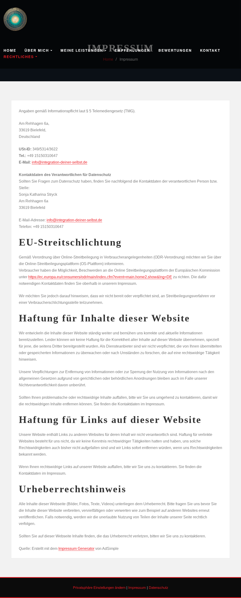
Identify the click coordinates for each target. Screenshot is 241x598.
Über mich (37, 50)
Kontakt (210, 50)
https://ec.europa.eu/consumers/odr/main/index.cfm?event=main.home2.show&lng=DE (100, 277)
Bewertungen (175, 50)
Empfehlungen (132, 50)
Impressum (137, 587)
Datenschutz (158, 587)
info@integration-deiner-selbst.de (59, 162)
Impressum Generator (76, 549)
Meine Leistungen (82, 50)
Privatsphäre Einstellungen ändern (99, 587)
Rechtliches (19, 56)
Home (10, 50)
